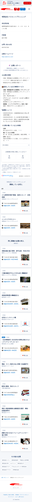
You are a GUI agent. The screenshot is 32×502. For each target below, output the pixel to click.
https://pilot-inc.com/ (7, 56)
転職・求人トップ (5, 477)
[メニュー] (29, 9)
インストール (27, 3)
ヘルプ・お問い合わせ (19, 496)
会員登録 (16, 9)
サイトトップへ (16, 487)
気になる (26, 210)
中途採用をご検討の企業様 (8, 494)
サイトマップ (11, 496)
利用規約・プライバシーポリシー (22, 494)
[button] (17, 3)
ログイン (22, 9)
